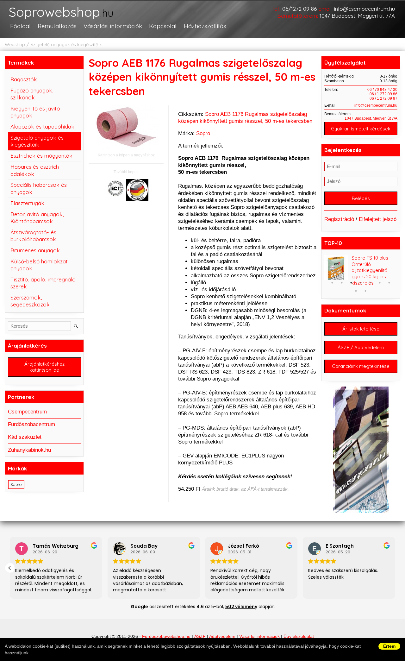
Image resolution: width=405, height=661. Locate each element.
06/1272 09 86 (299, 8)
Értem (389, 646)
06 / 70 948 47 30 (382, 89)
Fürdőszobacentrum (31, 424)
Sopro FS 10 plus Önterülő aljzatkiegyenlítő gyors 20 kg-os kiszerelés (370, 270)
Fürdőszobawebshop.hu (166, 636)
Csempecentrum (27, 412)
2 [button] (342, 283)
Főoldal (20, 26)
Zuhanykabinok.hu (29, 450)
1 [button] (332, 283)
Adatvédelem (222, 636)
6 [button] (380, 283)
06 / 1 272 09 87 (383, 98)
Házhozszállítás (205, 26)
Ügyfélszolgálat (299, 636)
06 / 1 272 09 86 (383, 94)
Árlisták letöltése (360, 329)
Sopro (203, 133)
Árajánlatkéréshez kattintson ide (44, 367)
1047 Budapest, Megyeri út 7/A (357, 15)
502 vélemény (241, 606)
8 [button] (356, 291)
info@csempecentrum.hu (364, 8)
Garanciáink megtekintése (360, 366)
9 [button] (365, 291)
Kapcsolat (163, 26)
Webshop (15, 44)
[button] (10, 568)
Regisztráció (339, 219)
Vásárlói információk (259, 636)
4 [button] (361, 283)
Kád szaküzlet (24, 437)
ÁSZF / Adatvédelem (361, 347)
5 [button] (370, 283)
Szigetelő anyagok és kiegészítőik (66, 44)
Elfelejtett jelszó (377, 219)
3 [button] (351, 283)
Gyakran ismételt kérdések (360, 129)
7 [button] (389, 283)
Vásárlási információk (113, 26)
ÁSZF (200, 636)
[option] (360, 270)
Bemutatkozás (57, 26)
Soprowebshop (61, 12)
